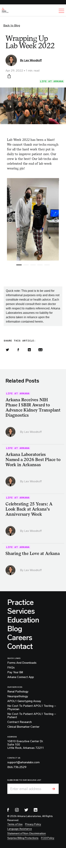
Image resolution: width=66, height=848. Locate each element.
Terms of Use (15, 824)
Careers (19, 637)
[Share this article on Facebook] (18, 349)
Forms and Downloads (21, 662)
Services (21, 611)
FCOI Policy (47, 838)
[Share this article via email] (40, 349)
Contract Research (19, 722)
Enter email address (25, 789)
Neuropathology (17, 696)
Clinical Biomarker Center (23, 726)
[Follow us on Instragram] (17, 810)
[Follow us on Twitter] (26, 810)
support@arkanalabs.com (23, 762)
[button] (56, 220)
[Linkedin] (29, 349)
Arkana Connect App (20, 677)
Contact (20, 646)
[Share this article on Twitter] (7, 349)
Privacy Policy (33, 824)
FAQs (11, 667)
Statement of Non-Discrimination (26, 833)
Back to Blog (11, 25)
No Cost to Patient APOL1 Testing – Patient (31, 715)
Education (23, 620)
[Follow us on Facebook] (8, 810)
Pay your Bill (15, 672)
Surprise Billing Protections (22, 838)
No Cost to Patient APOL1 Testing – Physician (31, 707)
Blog (14, 628)
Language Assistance (19, 828)
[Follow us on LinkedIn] (35, 810)
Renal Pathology (17, 691)
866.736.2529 (16, 767)
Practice (20, 602)
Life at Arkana (51, 81)
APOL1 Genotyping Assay (24, 701)
